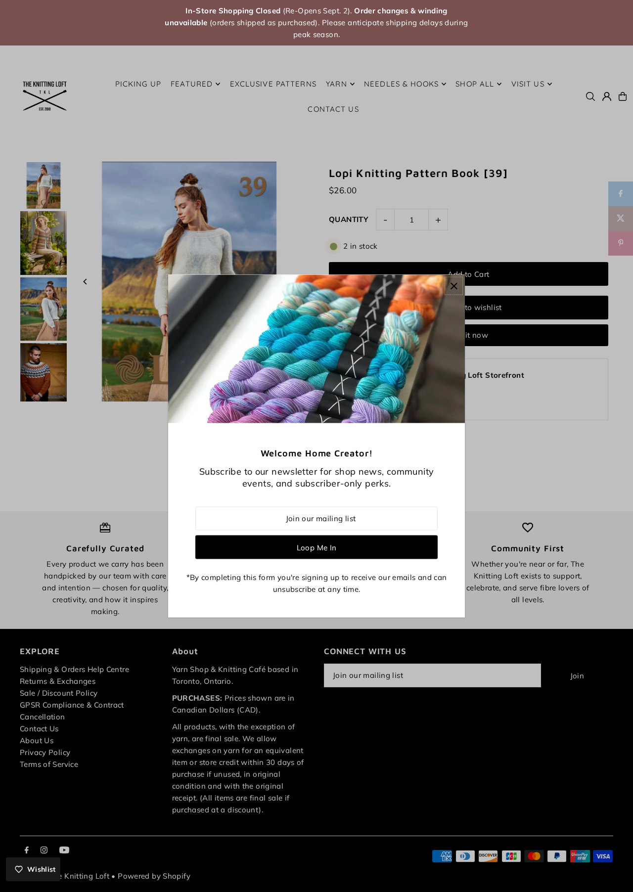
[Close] (453, 286)
